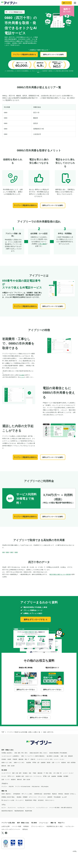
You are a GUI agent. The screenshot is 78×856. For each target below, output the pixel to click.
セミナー (4, 807)
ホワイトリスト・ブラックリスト (37, 797)
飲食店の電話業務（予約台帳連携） (58, 753)
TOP (3, 732)
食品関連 (28, 762)
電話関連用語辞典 (19, 811)
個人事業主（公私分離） (53, 756)
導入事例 (4, 770)
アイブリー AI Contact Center (22, 786)
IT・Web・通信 (48, 773)
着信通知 (19, 797)
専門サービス (11, 776)
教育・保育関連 (71, 762)
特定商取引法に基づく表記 (55, 826)
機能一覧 (4, 791)
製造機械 (59, 776)
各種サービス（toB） (7, 762)
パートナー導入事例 (54, 807)
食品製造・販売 (20, 776)
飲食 (30, 773)
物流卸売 (63, 762)
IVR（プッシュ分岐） (27, 794)
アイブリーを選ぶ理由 (8, 823)
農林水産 (4, 765)
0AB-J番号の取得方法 (66, 807)
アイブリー (4, 786)
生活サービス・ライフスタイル (33, 776)
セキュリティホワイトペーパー (11, 829)
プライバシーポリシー (37, 826)
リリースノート (31, 807)
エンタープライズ (6, 773)
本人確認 (43, 244)
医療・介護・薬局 (16, 773)
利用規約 (26, 826)
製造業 (48, 762)
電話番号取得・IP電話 (30, 800)
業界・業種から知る (8, 750)
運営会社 (25, 829)
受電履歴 (25, 797)
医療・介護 (64, 756)
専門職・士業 (35, 762)
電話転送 (54, 794)
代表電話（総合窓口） (7, 753)
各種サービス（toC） (19, 762)
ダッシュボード (20, 800)
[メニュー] (74, 2)
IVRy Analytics (44, 786)
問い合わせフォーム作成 (8, 800)
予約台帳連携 (57, 797)
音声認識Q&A (16, 794)
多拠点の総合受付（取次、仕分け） (39, 753)
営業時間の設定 (38, 794)
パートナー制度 (16, 826)
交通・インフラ (56, 762)
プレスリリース (12, 807)
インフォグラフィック (42, 807)
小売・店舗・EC (57, 773)
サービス (4, 776)
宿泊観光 (4, 759)
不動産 (34, 773)
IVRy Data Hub (35, 786)
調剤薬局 (70, 756)
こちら (22, 377)
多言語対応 (41, 800)
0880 (7, 552)
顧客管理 (50, 797)
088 (3, 552)
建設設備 (21, 759)
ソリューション (43, 823)
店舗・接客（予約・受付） (21, 753)
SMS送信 (60, 794)
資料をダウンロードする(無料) (53, 54)
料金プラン (61, 823)
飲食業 (9, 759)
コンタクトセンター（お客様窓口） (11, 756)
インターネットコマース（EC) (44, 759)
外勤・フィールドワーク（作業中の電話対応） (33, 756)
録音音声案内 (47, 794)
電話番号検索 (28, 811)
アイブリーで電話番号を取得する (24, 54)
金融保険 (43, 762)
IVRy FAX (11, 786)
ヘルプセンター (21, 807)
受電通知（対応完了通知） (8, 797)
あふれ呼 (64, 797)
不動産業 (15, 759)
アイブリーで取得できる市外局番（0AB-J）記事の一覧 (23, 732)
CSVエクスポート (49, 800)
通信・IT (27, 759)
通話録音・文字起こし (70, 794)
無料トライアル (67, 3)
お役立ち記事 (6, 826)
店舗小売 (33, 759)
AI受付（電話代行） (7, 794)
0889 (16, 552)
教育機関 (66, 776)
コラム (4, 804)
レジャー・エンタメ (59, 759)
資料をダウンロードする (34, 619)
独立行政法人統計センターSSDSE (60, 574)
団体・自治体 (11, 765)
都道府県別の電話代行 (7, 811)
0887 (11, 552)
